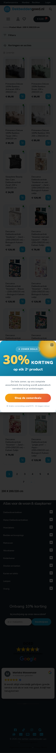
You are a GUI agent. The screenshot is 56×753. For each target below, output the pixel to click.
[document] (28, 376)
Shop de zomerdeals (28, 398)
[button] (52, 345)
